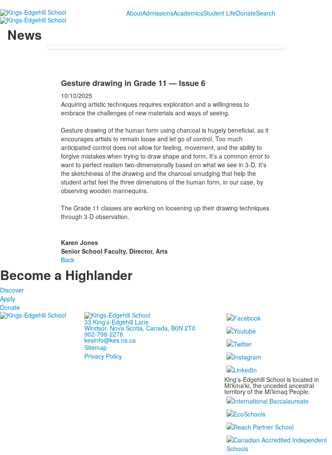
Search (265, 13)
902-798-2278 (103, 334)
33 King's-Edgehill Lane (116, 322)
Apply (7, 298)
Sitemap (95, 347)
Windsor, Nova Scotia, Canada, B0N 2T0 (139, 328)
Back (67, 259)
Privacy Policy (103, 356)
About (134, 13)
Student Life (219, 13)
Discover (12, 290)
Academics (188, 13)
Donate (246, 13)
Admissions (157, 13)
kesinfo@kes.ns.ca (110, 340)
